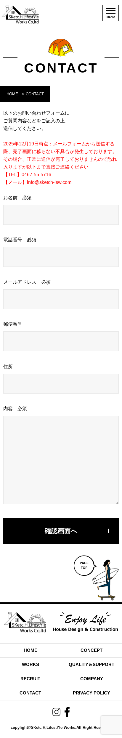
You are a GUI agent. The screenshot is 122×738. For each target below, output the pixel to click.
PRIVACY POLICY (91, 692)
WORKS (30, 664)
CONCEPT (91, 650)
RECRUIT (30, 678)
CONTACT (30, 692)
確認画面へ (61, 531)
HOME (12, 94)
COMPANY (91, 678)
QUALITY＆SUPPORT (91, 664)
